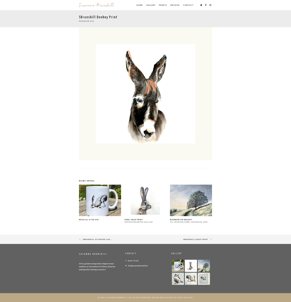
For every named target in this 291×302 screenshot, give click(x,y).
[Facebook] (205, 5)
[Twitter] (201, 5)
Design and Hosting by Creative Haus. (172, 297)
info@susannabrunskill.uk (138, 266)
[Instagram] (210, 5)
